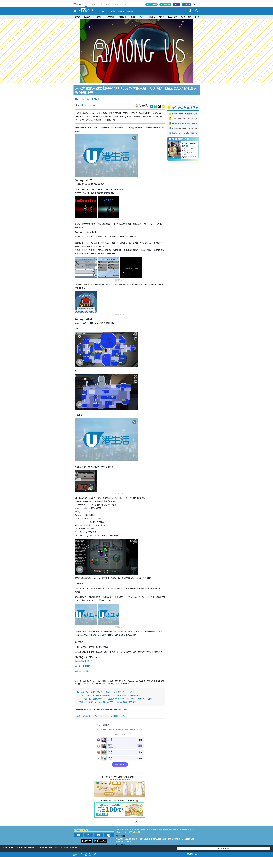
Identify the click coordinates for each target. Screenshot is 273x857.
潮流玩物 (95, 99)
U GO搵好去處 (152, 4)
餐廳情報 (119, 832)
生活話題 (85, 99)
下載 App (187, 4)
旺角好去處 (184, 829)
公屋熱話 (112, 11)
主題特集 (198, 16)
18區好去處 (172, 16)
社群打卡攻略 (166, 4)
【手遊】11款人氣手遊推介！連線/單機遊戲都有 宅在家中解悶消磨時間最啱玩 (106, 702)
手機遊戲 (87, 716)
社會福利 (137, 832)
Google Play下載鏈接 (83, 661)
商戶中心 (176, 4)
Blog (116, 5)
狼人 (124, 716)
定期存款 (129, 11)
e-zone (124, 5)
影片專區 (151, 16)
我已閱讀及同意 (223, 848)
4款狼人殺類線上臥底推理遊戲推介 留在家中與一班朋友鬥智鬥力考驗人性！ (105, 692)
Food (100, 5)
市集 (126, 829)
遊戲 (78, 716)
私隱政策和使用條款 (60, 847)
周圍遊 (161, 16)
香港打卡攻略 (186, 16)
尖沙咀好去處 (140, 829)
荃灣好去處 (173, 829)
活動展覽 (119, 829)
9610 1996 (122, 709)
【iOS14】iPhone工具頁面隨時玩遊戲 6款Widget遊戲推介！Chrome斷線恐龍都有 (108, 695)
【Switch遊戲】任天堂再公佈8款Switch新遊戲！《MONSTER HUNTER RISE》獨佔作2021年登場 (114, 698)
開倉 (131, 829)
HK (86, 5)
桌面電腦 (115, 716)
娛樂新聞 (121, 11)
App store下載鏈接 (82, 666)
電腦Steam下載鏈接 (83, 671)
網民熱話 (119, 839)
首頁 (77, 99)
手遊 (95, 716)
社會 (192, 829)
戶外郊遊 (128, 832)
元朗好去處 (163, 829)
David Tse (82, 105)
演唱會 (77, 16)
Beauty (108, 5)
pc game (105, 716)
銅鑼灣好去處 (152, 829)
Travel (93, 5)
